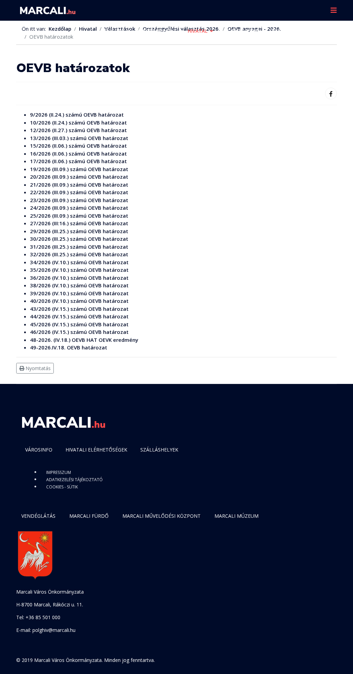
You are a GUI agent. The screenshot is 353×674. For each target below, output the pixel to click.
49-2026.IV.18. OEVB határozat (68, 347)
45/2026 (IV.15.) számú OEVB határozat (79, 324)
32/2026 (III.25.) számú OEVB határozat (79, 254)
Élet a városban (239, 31)
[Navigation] (334, 10)
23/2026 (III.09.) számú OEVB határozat (79, 200)
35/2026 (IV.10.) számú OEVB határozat (79, 269)
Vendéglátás (38, 516)
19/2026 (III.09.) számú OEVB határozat (79, 169)
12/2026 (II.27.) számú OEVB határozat (78, 130)
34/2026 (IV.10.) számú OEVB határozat (79, 262)
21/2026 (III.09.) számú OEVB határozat (79, 184)
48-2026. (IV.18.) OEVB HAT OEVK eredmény (84, 339)
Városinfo (38, 449)
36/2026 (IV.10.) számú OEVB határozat (79, 277)
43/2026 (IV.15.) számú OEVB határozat (79, 308)
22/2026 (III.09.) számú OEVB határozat (79, 192)
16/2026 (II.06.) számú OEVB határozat (78, 153)
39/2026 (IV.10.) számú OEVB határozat (79, 293)
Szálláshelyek (159, 449)
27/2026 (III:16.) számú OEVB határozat (79, 223)
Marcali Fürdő (89, 516)
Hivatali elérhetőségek (96, 449)
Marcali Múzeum (236, 516)
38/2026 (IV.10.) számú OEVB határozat (79, 285)
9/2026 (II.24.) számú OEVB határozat (77, 114)
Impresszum (58, 472)
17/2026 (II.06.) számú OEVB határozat (78, 161)
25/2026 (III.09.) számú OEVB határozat (79, 215)
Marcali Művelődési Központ (161, 516)
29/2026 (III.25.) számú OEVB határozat (79, 231)
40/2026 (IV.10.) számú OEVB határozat (79, 300)
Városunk (112, 31)
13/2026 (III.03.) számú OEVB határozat (79, 138)
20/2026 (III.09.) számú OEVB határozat (79, 176)
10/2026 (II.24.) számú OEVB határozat (78, 122)
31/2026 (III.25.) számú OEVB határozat (79, 246)
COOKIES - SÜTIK (62, 487)
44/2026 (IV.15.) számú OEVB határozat (79, 316)
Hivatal (198, 31)
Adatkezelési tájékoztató (74, 480)
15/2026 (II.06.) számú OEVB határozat (78, 145)
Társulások (114, 51)
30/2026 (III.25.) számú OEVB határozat (79, 238)
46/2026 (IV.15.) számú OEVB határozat (79, 331)
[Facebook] (331, 93)
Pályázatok (287, 31)
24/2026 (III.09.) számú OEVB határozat (79, 207)
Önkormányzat (156, 31)
